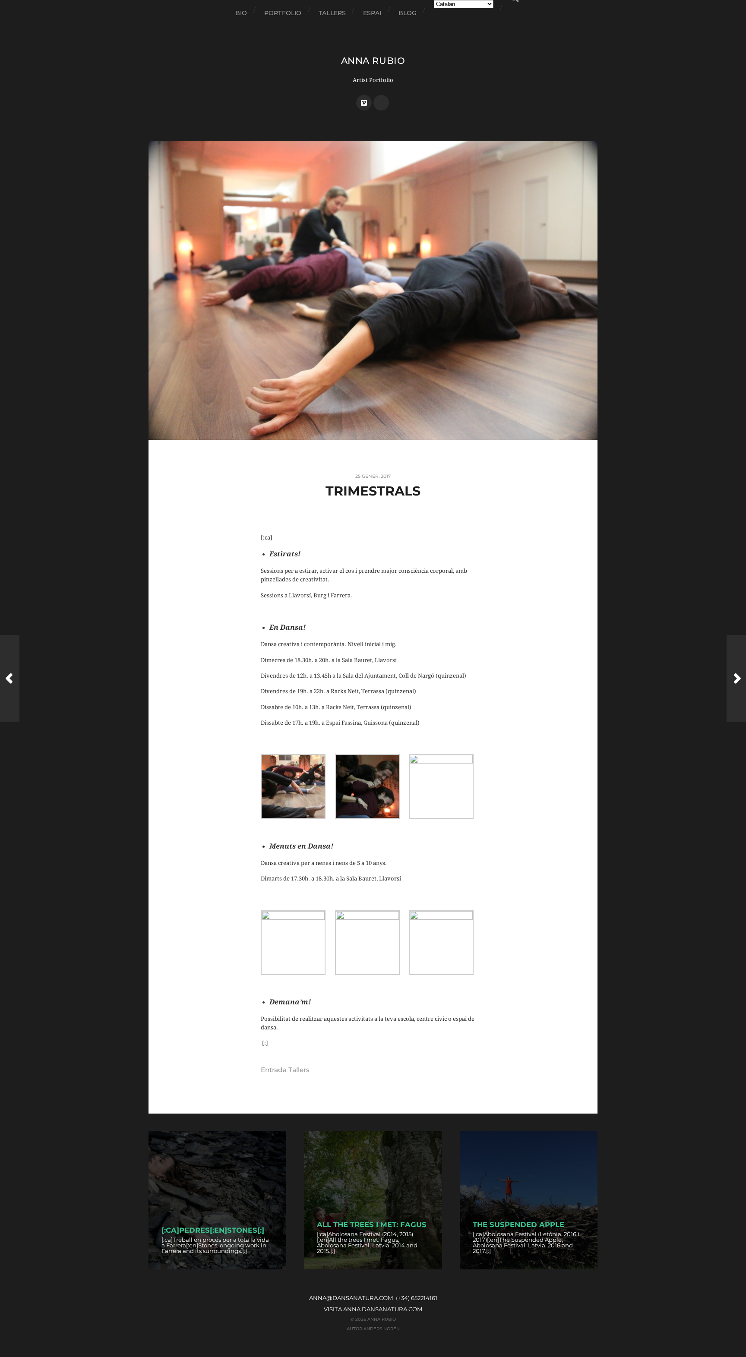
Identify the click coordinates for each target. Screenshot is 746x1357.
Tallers (332, 13)
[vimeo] (364, 102)
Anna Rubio (373, 60)
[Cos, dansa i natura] (736, 678)
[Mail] (381, 102)
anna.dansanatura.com (383, 1309)
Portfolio (282, 13)
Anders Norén (382, 1328)
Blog (407, 13)
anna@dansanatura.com (351, 1297)
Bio (241, 13)
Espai (372, 13)
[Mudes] (9, 678)
